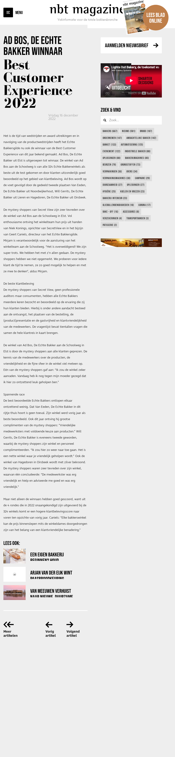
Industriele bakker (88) (137, 151)
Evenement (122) (111, 151)
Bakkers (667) (110, 131)
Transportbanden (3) (137, 218)
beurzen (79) (109, 164)
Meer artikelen (10, 633)
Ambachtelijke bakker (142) (141, 137)
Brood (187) (146, 131)
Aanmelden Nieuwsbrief (126, 45)
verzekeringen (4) (112, 218)
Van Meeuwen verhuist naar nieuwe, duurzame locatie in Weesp (51, 592)
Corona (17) (144, 204)
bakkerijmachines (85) (137, 157)
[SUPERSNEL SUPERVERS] (131, 242)
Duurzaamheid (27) (112, 184)
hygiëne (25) (109, 191)
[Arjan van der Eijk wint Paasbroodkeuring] (14, 574)
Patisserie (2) (110, 224)
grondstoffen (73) (130, 164)
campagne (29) (142, 178)
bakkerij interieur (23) (115, 198)
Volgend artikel (73, 633)
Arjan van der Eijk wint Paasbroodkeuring (51, 574)
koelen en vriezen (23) (132, 191)
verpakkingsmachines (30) (116, 178)
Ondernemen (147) (112, 137)
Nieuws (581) (128, 131)
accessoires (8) (131, 211)
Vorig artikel (50, 633)
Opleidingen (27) (135, 184)
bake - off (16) (110, 211)
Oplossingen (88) (111, 157)
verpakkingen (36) (112, 171)
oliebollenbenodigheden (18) (118, 204)
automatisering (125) (132, 144)
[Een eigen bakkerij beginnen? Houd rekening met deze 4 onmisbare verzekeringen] (14, 556)
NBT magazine (87, 9)
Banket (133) (109, 144)
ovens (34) (131, 171)
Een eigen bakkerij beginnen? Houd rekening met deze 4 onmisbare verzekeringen (48, 556)
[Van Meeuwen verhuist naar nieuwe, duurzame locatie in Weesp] (14, 592)
